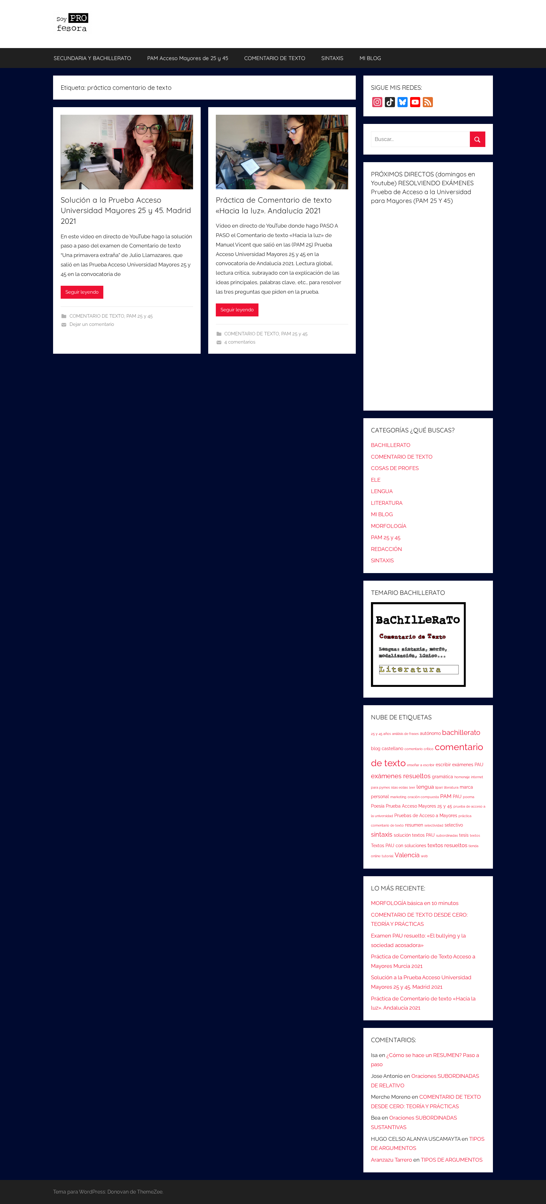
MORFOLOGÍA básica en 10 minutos (414, 903)
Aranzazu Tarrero (391, 1160)
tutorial (387, 856)
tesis (464, 835)
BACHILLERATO (390, 445)
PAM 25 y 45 (139, 316)
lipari (439, 787)
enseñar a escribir (420, 765)
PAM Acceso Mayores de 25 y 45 (187, 58)
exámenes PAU (467, 764)
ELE (375, 480)
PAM (446, 796)
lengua (425, 787)
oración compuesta (423, 797)
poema (468, 797)
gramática (442, 776)
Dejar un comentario (92, 324)
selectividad (433, 825)
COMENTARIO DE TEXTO (274, 58)
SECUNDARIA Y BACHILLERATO (92, 58)
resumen (414, 825)
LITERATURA (387, 503)
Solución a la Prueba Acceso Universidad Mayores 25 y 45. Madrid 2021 (126, 210)
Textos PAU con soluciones (398, 845)
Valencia (407, 855)
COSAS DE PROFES (395, 468)
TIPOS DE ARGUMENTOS (451, 1160)
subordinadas (447, 835)
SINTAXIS (332, 58)
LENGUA (382, 491)
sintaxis (381, 834)
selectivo (454, 825)
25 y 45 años (381, 734)
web (424, 856)
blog (375, 748)
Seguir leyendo (82, 292)
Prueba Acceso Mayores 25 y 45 (419, 806)
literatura (451, 787)
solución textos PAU (414, 835)
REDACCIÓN (386, 549)
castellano (392, 748)
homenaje (462, 777)
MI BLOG (370, 58)
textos (475, 835)
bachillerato (461, 732)
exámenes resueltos (401, 776)
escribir (443, 764)
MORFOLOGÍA (388, 526)
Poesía (378, 806)
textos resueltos (447, 845)
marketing (398, 797)
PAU (457, 796)
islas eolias (399, 787)
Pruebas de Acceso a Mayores (425, 815)
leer (412, 787)
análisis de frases (405, 734)
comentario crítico (419, 749)
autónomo (430, 733)
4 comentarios (239, 342)
